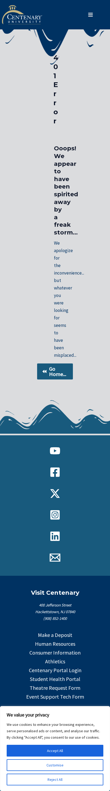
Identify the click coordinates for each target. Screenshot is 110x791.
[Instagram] (55, 515)
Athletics (55, 661)
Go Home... (57, 371)
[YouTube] (55, 451)
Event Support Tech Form (55, 696)
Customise (55, 765)
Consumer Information (55, 652)
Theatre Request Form (55, 687)
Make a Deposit (55, 635)
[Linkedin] (55, 536)
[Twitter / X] (55, 493)
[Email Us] (55, 557)
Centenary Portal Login (55, 670)
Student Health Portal (55, 679)
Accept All (55, 750)
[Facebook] (55, 472)
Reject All (55, 779)
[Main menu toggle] (91, 15)
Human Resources (55, 643)
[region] (55, 748)
